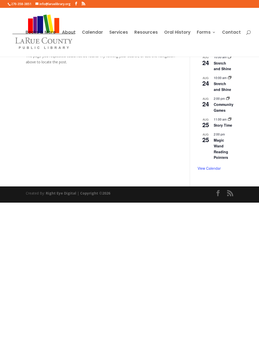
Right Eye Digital (61, 193)
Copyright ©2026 (95, 193)
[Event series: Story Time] (229, 119)
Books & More (41, 32)
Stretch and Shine (222, 66)
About (69, 32)
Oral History (177, 32)
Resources (146, 32)
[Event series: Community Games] (228, 98)
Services (118, 32)
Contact (231, 32)
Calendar (92, 32)
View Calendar (209, 168)
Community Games (223, 107)
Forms (204, 32)
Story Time (223, 125)
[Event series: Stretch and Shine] (229, 57)
